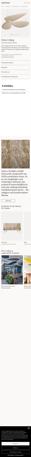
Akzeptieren (15, 443)
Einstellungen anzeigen (15, 452)
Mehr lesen (8, 200)
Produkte (8, 6)
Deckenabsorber (16, 6)
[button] (28, 428)
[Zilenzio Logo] (12, 3)
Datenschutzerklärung (19, 455)
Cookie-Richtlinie (11, 455)
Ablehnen (15, 448)
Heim (2, 6)
